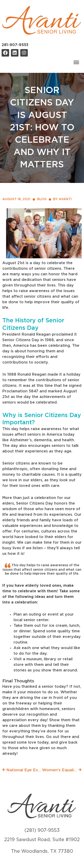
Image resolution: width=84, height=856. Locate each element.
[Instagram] (24, 53)
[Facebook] (5, 53)
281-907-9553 (15, 45)
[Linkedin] (14, 53)
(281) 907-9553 (42, 830)
